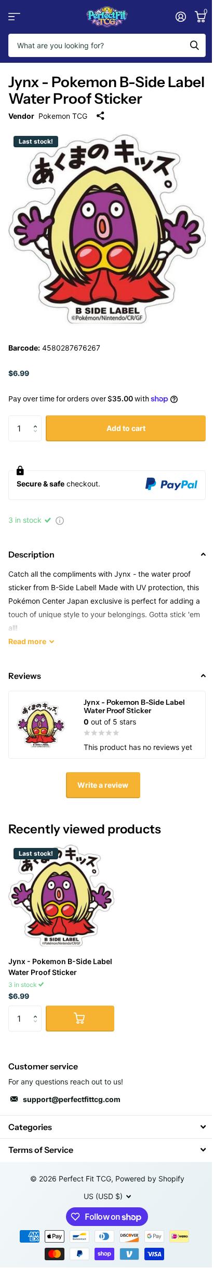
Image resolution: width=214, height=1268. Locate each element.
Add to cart (125, 428)
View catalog (14, 16)
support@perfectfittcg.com (72, 1099)
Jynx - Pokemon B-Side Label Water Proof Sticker (60, 967)
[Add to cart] (80, 1019)
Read (27, 641)
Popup (60, 519)
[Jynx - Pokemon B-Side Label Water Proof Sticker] (61, 896)
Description (31, 554)
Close (107, 1127)
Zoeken (194, 45)
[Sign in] (180, 16)
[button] (38, 419)
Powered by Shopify (149, 1178)
